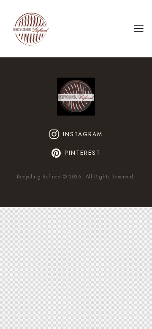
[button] (139, 28)
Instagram (83, 134)
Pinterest (82, 152)
